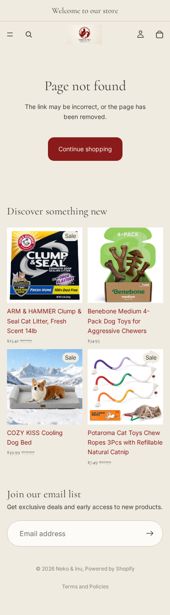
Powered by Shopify (110, 568)
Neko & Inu (69, 568)
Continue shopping (85, 149)
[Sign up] (150, 533)
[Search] (28, 34)
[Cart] (159, 34)
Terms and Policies (85, 586)
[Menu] (10, 34)
